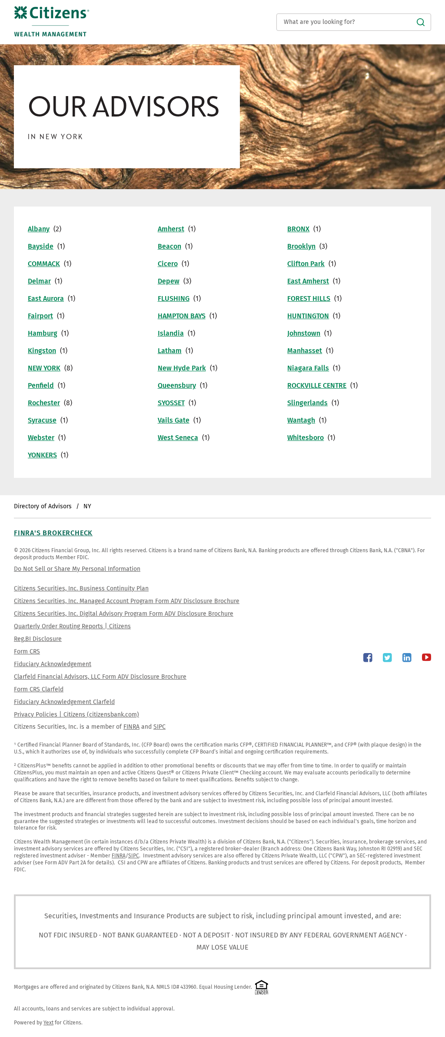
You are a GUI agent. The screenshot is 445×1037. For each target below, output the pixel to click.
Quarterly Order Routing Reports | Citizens (72, 626)
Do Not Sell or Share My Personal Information (77, 569)
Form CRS (27, 651)
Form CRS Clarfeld (38, 689)
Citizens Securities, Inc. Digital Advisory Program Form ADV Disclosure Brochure (123, 613)
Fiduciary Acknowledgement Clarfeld (64, 702)
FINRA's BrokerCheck (53, 533)
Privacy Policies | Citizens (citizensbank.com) (76, 714)
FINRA (131, 726)
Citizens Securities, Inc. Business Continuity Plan (81, 588)
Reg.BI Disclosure (38, 639)
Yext (48, 1023)
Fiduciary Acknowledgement (52, 664)
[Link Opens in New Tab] (367, 657)
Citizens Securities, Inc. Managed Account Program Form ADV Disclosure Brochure (126, 601)
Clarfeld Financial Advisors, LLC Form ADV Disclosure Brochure (100, 676)
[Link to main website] (52, 30)
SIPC (159, 726)
